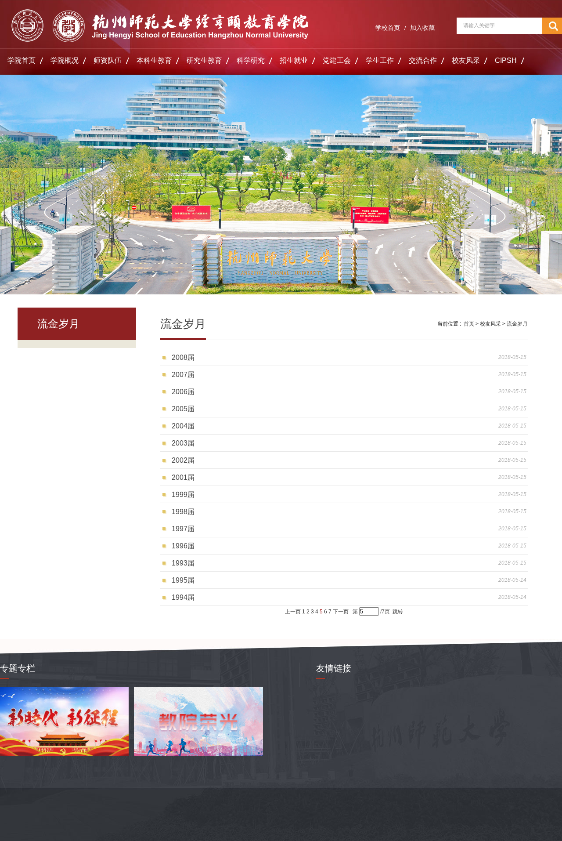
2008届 (183, 357)
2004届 (183, 426)
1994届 (183, 597)
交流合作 (423, 60)
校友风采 (466, 60)
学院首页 (21, 60)
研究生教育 (204, 60)
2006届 (183, 391)
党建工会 (337, 60)
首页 (469, 324)
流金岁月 (517, 324)
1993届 (183, 563)
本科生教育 (154, 60)
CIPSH (506, 60)
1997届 (183, 529)
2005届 (183, 409)
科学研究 (251, 60)
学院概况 (64, 60)
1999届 (183, 494)
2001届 (183, 477)
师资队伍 (108, 60)
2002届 (183, 460)
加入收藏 (422, 27)
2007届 (183, 374)
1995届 (183, 580)
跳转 (398, 612)
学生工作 (380, 60)
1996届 (183, 546)
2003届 (183, 443)
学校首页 (387, 27)
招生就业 (294, 60)
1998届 (183, 511)
